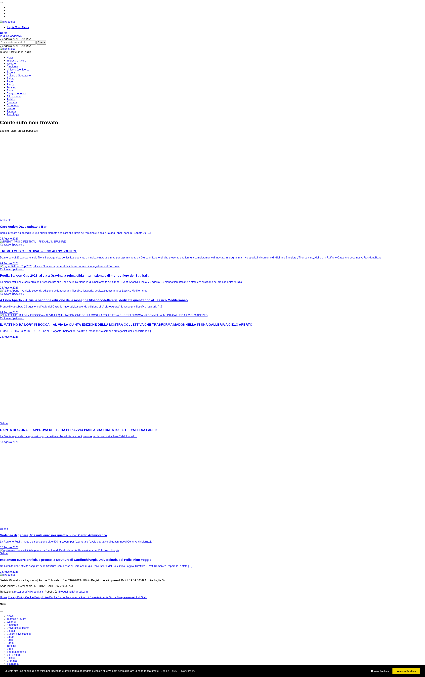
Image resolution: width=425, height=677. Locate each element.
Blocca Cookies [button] (380, 671)
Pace (10, 81)
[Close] (1, 611)
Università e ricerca (18, 69)
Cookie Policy (169, 671)
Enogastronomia (16, 93)
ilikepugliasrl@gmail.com (73, 591)
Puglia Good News (18, 27)
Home (3, 597)
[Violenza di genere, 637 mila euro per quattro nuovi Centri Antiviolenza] (41, 525)
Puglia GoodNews (11, 36)
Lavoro (11, 108)
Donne (4, 528)
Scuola (11, 72)
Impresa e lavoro (16, 60)
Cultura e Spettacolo (19, 75)
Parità (10, 84)
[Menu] (1, 2)
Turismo (11, 87)
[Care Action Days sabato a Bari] (41, 217)
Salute (10, 78)
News (10, 57)
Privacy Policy (187, 671)
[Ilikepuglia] (7, 21)
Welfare (11, 63)
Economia (13, 105)
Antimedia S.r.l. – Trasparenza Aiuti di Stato (121, 597)
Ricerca (11, 111)
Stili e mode (14, 96)
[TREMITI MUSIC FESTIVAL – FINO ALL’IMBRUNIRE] (33, 241)
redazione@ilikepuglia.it (28, 591)
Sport (10, 90)
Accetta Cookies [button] (406, 671)
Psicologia (13, 114)
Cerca (41, 42)
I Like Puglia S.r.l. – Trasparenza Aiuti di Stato (69, 597)
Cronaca (12, 102)
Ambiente (12, 66)
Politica (11, 99)
